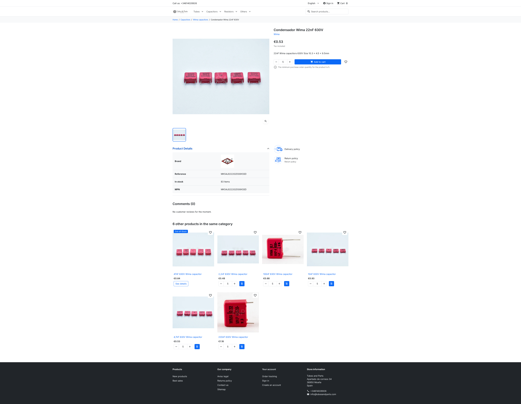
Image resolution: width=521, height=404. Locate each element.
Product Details (182, 148)
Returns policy (224, 380)
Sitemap (221, 389)
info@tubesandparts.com (323, 394)
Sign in (265, 380)
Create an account (271, 385)
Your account (269, 369)
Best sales (178, 380)
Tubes (196, 11)
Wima (276, 34)
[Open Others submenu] (250, 11)
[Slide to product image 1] (179, 134)
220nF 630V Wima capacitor (233, 337)
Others (243, 11)
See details (181, 283)
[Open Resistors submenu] (236, 11)
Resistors (229, 11)
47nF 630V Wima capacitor (188, 274)
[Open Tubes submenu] (202, 11)
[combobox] (327, 11)
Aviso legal (222, 376)
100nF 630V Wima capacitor (277, 274)
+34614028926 (318, 391)
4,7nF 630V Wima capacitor (188, 337)
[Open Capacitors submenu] (220, 11)
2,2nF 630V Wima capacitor (232, 274)
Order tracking (269, 376)
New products (180, 376)
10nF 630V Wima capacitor (322, 274)
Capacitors (211, 11)
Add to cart (317, 62)
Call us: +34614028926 (185, 3)
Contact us (222, 385)
